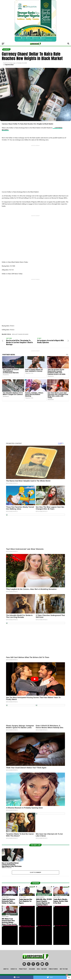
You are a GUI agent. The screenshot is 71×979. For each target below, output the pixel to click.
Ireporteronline (9, 64)
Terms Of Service (53, 969)
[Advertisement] (35, 166)
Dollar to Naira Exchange (20, 334)
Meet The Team (64, 969)
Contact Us (14, 969)
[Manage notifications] (67, 975)
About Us (5, 969)
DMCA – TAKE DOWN (42, 969)
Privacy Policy (23, 969)
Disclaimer (32, 969)
